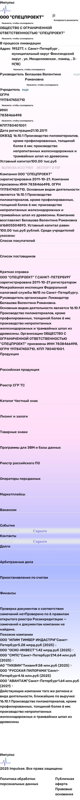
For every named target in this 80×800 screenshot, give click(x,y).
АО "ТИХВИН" (11, 665)
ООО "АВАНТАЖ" (14, 681)
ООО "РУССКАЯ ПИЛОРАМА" (24, 671)
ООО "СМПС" (10, 655)
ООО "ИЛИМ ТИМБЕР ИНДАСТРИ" (28, 640)
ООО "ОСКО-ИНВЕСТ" (18, 650)
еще (25, 90)
